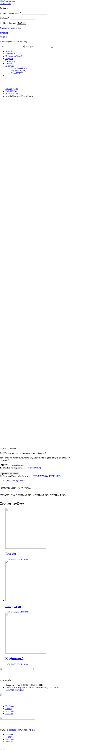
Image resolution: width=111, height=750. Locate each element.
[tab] (58, 481)
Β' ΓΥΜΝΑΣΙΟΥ (13, 94)
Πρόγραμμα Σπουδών (14, 56)
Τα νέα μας (10, 61)
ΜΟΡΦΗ (5, 465)
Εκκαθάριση (35, 468)
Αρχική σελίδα (11, 89)
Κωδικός (4, 18)
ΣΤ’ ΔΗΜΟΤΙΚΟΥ (19, 68)
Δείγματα (9, 58)
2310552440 (5, 3)
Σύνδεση (21, 23)
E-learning (9, 66)
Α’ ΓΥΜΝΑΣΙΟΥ (18, 71)
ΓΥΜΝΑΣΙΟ (11, 91)
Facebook (9, 706)
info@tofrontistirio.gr (15, 690)
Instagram (9, 711)
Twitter (8, 708)
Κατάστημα (10, 54)
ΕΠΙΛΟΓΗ (5, 468)
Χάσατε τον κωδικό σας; (10, 28)
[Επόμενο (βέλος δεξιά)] (4, 749)
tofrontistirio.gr (13, 730)
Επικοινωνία (10, 63)
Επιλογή (24, 559)
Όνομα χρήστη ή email (10, 13)
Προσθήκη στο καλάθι (9, 474)
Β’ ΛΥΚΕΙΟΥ (17, 73)
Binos (32, 730)
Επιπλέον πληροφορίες (15, 481)
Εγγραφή (4, 32)
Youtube (9, 713)
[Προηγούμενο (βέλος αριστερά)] (1, 749)
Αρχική (8, 51)
